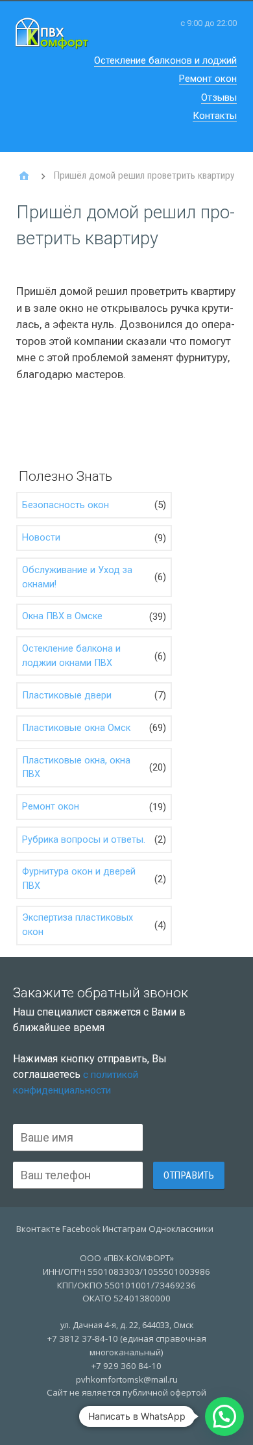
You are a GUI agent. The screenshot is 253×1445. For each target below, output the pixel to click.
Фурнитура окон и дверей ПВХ (79, 878)
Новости (41, 537)
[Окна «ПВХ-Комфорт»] (24, 176)
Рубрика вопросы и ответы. (83, 839)
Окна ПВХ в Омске (62, 616)
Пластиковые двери (67, 695)
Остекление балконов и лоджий (165, 60)
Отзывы (219, 97)
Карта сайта (126, 1420)
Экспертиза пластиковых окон (77, 925)
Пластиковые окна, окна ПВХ (76, 767)
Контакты (215, 115)
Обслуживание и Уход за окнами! (77, 577)
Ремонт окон (208, 78)
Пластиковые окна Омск (76, 728)
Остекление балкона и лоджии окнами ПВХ (71, 656)
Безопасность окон (65, 505)
